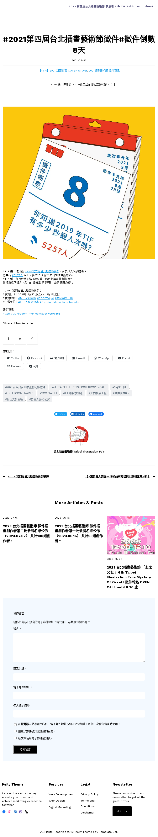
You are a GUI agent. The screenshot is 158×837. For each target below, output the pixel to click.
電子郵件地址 (22, 687)
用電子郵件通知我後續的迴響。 (37, 731)
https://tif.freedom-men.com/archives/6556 (32, 313)
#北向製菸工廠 (64, 298)
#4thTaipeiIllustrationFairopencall (79, 387)
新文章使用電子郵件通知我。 (35, 738)
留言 (17, 628)
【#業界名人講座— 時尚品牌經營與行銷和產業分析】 (117, 476)
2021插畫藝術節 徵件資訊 (104, 70)
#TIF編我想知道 (72, 393)
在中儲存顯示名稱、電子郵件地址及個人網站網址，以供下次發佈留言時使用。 (69, 724)
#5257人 (17, 275)
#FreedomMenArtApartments (59, 302)
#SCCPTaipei (45, 298)
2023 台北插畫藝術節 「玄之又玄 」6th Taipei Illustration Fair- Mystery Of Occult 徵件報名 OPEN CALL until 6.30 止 (129, 577)
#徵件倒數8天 (121, 393)
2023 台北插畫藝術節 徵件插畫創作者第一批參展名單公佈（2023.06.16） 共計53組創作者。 (79, 533)
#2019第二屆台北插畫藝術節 (42, 271)
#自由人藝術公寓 (28, 302)
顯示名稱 (20, 668)
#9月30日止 (120, 387)
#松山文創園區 (27, 298)
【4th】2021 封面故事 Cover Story (63, 70)
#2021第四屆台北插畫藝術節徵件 (25, 387)
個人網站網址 (21, 705)
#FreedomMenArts (19, 393)
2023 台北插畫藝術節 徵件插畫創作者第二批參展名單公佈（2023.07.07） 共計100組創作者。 (26, 533)
